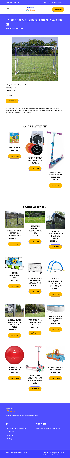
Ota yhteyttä (53, 453)
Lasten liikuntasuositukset (17, 428)
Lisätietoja (12, 101)
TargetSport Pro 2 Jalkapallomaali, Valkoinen (35, 322)
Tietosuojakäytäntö (49, 455)
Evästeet (61, 453)
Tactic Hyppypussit (14, 148)
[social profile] (18, 2)
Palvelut (11, 432)
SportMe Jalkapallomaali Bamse (14, 275)
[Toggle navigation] (8, 9)
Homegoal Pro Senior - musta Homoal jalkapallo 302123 (14, 233)
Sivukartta (60, 455)
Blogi (10, 439)
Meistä (11, 435)
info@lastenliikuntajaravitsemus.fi (49, 428)
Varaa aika (58, 9)
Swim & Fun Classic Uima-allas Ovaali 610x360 (55, 318)
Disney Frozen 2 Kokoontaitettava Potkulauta (55, 174)
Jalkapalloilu (19, 29)
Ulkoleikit (10, 29)
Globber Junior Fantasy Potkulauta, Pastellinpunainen (35, 378)
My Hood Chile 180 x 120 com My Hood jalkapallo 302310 (35, 280)
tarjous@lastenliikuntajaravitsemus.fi (54, 2)
